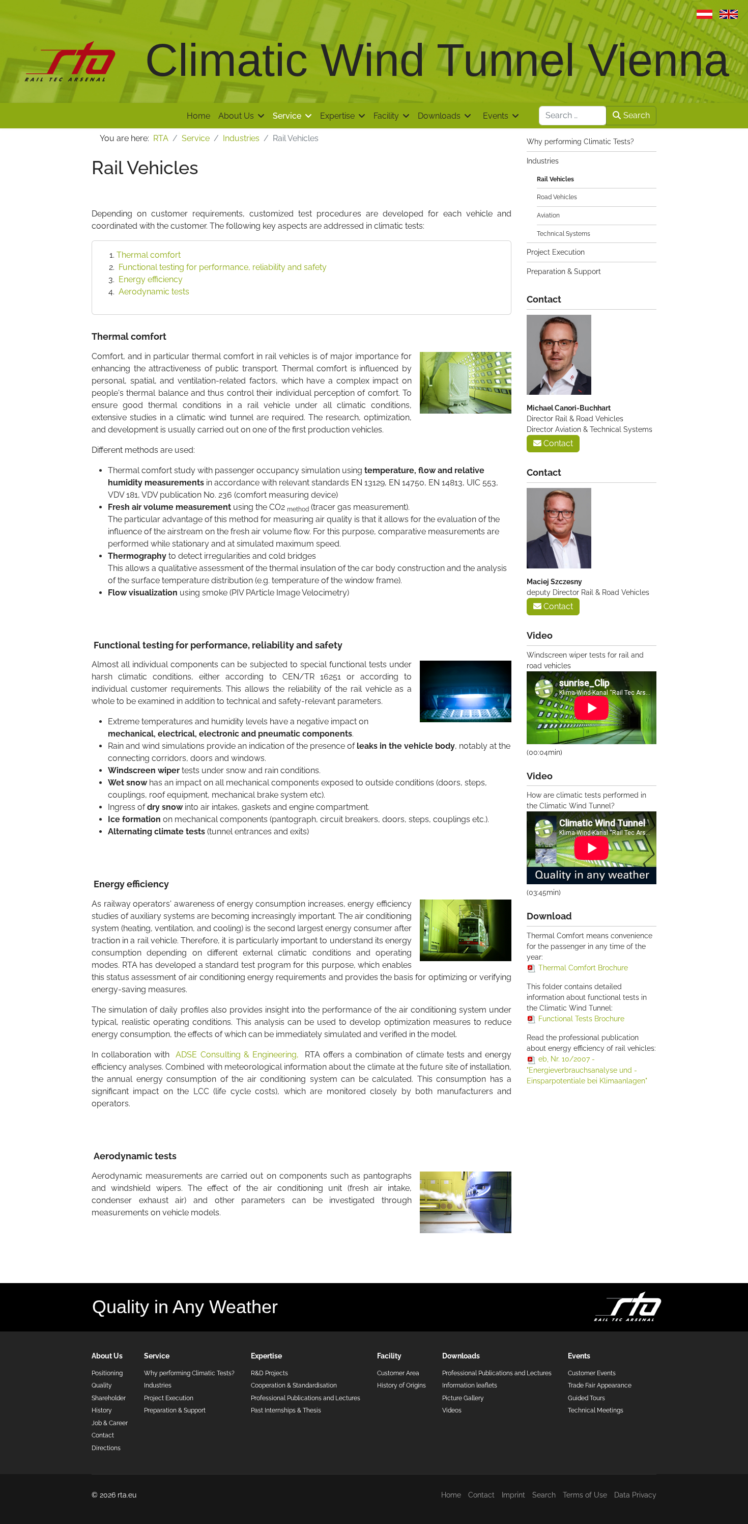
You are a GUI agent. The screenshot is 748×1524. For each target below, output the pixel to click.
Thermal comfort (149, 255)
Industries (543, 161)
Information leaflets (469, 1385)
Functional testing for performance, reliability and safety (222, 267)
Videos (452, 1410)
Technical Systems (563, 233)
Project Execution (556, 252)
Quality (102, 1385)
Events (495, 116)
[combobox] (573, 115)
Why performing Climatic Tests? (580, 142)
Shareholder (109, 1398)
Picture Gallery (463, 1398)
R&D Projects (269, 1373)
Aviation (548, 215)
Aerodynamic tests (153, 291)
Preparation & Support (564, 271)
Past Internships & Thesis (286, 1410)
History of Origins (401, 1385)
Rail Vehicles (555, 179)
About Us (236, 116)
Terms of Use (585, 1495)
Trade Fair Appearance (599, 1385)
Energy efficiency (150, 279)
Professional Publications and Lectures (305, 1398)
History (102, 1410)
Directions (106, 1448)
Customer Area (398, 1373)
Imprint (513, 1495)
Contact (557, 443)
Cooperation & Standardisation (294, 1385)
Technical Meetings (595, 1410)
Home (198, 116)
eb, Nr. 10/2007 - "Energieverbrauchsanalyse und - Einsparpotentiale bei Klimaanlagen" (587, 1069)
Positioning (107, 1373)
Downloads (439, 116)
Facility (386, 116)
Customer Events (592, 1373)
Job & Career (110, 1423)
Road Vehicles (557, 197)
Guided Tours (586, 1398)
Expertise (337, 116)
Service (287, 116)
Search (636, 115)
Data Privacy (635, 1495)
